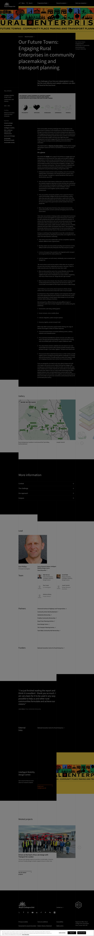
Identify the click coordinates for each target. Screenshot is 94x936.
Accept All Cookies (81, 932)
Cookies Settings (62, 932)
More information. (25, 934)
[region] (47, 933)
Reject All (72, 932)
